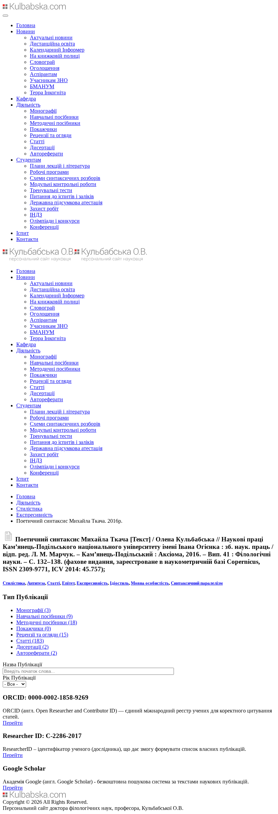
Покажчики (43, 129)
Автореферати (46, 153)
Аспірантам (43, 74)
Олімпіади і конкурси (55, 221)
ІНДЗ (36, 215)
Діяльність (28, 105)
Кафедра (26, 98)
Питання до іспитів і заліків (62, 196)
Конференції (44, 227)
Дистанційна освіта (52, 44)
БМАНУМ (42, 86)
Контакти (27, 239)
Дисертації (42, 147)
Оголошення (44, 68)
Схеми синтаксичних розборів (65, 178)
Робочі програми (49, 172)
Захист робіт (44, 208)
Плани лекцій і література (60, 166)
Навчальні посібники (54, 117)
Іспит (22, 233)
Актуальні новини (51, 37)
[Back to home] (34, 8)
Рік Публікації (19, 678)
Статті (37, 141)
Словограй (42, 62)
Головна (25, 25)
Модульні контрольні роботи (63, 184)
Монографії (43, 111)
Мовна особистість (150, 583)
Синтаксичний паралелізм (197, 583)
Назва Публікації (22, 664)
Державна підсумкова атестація (66, 202)
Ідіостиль (119, 583)
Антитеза (36, 583)
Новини (25, 31)
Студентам (28, 160)
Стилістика (29, 509)
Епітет (68, 583)
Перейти (13, 723)
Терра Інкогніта (48, 92)
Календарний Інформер (57, 50)
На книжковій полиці (55, 56)
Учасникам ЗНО (49, 80)
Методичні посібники (55, 123)
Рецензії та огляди (51, 135)
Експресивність (34, 515)
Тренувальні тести (51, 190)
